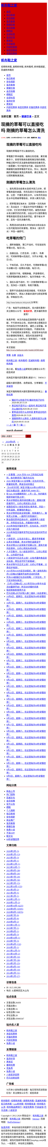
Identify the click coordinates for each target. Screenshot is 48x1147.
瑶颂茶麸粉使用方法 (16, 590)
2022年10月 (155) (14, 886)
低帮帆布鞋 (16, 1101)
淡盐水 (20, 355)
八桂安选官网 (12, 1075)
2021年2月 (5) (12, 893)
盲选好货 (10, 37)
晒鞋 (8, 807)
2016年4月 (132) (13, 944)
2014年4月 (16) (13, 967)
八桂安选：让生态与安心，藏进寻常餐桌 (25, 539)
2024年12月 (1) (13, 864)
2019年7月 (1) (12, 928)
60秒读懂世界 (12, 839)
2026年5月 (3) (12, 851)
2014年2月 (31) (13, 973)
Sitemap (35, 1119)
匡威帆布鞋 (34, 360)
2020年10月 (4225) (14, 906)
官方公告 (10, 804)
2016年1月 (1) (12, 947)
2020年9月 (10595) (14, 909)
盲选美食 (10, 21)
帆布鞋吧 (23, 360)
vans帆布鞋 (18, 1104)
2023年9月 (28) (13, 870)
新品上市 (10, 791)
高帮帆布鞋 (28, 1101)
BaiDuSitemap (13, 1122)
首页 (8, 12)
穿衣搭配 (10, 18)
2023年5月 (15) (13, 883)
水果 (14, 355)
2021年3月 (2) (12, 890)
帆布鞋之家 (9, 5)
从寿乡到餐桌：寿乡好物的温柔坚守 (23, 542)
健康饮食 (10, 25)
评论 (39, 137)
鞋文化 (9, 836)
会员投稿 (10, 28)
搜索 (28, 436)
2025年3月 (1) (12, 861)
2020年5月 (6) (12, 918)
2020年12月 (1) (13, 899)
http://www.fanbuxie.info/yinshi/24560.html (24, 350)
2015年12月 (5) (13, 951)
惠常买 (9, 41)
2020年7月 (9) (12, 915)
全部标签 (10, 34)
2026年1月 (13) (13, 854)
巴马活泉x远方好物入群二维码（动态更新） (27, 593)
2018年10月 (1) (13, 938)
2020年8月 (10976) (14, 912)
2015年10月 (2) (13, 954)
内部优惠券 (11, 47)
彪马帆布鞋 (6, 1104)
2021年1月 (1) (12, 896)
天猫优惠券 (11, 53)
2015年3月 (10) (13, 957)
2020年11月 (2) (13, 902)
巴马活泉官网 (12, 1078)
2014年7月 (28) (13, 960)
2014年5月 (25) (13, 963)
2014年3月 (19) (13, 970)
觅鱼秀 (9, 1068)
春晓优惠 (10, 1065)
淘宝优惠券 (11, 50)
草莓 (8, 355)
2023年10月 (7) (13, 867)
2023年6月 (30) (13, 880)
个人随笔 (10, 810)
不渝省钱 (10, 44)
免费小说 (21, 369)
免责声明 (5, 1127)
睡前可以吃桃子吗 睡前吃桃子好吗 (28, 400)
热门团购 (10, 794)
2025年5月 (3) (12, 858)
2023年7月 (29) (13, 877)
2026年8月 (10, 442)
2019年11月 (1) (13, 925)
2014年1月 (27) (13, 976)
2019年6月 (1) (12, 931)
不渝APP (10, 833)
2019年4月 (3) (12, 934)
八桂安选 (12, 1110)
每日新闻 (10, 15)
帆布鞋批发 (30, 1104)
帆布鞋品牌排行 (14, 1107)
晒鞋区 (9, 31)
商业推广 (10, 820)
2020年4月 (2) (12, 922)
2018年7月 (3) (12, 941)
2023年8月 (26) (13, 874)
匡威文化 (10, 798)
